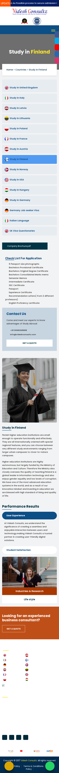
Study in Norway (19, 169)
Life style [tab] (29, 599)
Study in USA (17, 179)
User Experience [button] (15, 515)
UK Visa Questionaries (22, 230)
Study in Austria (19, 148)
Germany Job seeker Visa (24, 210)
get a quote (29, 343)
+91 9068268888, (14, 720)
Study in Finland (19, 159)
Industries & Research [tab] (30, 591)
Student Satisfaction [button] (18, 550)
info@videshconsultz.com (19, 725)
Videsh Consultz (29, 760)
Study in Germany (20, 200)
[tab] (29, 515)
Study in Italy (17, 97)
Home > (10, 69)
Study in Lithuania (20, 118)
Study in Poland (18, 128)
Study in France (18, 138)
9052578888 (30, 720)
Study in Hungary (19, 189)
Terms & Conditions (33, 766)
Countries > (21, 69)
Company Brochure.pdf (19, 246)
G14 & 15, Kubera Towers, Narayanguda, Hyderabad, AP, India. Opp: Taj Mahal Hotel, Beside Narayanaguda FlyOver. (28, 707)
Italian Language (19, 220)
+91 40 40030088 (14, 716)
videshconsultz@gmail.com (20, 729)
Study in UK (12, 656)
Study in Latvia (18, 108)
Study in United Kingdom (24, 87)
